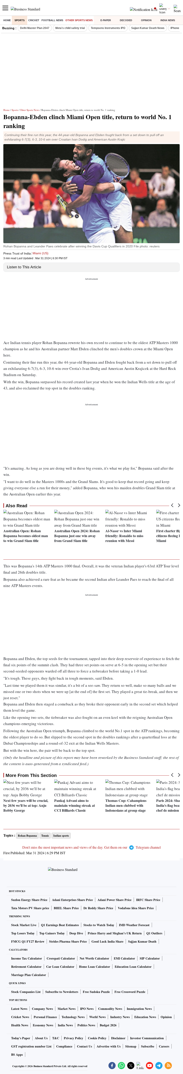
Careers (164, 1046)
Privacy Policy (73, 1038)
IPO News (87, 1008)
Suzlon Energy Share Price (29, 899)
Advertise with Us (109, 1046)
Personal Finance (45, 1017)
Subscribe (147, 1046)
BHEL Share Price (66, 908)
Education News (145, 1017)
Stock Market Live (23, 925)
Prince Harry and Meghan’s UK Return (115, 933)
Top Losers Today (23, 933)
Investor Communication (147, 1038)
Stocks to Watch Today (98, 925)
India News (167, 20)
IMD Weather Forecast (134, 925)
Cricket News (20, 1017)
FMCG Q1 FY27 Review (27, 941)
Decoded (126, 20)
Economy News (43, 1025)
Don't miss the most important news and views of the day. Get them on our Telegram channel (91, 847)
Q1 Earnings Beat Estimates (60, 925)
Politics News (86, 1025)
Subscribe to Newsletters (61, 991)
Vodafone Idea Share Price (136, 908)
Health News (19, 1025)
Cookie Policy (97, 1038)
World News (97, 1017)
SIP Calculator (150, 958)
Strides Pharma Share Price (68, 941)
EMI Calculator (124, 958)
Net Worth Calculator (94, 958)
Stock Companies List (26, 991)
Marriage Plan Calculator (28, 974)
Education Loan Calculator (133, 966)
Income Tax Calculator (26, 958)
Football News (52, 20)
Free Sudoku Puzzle (96, 991)
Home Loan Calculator (94, 966)
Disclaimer (118, 1038)
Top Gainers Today (52, 933)
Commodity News (110, 1008)
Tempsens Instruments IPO (108, 28)
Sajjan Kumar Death (142, 941)
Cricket (33, 20)
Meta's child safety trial (70, 28)
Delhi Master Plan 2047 (34, 28)
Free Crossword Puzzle (129, 991)
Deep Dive (76, 933)
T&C (55, 1038)
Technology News (73, 1017)
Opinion (146, 20)
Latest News (19, 1008)
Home (7, 20)
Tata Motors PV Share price (30, 908)
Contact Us (84, 1046)
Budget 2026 (108, 1025)
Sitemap (130, 1046)
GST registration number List (31, 1046)
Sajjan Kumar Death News (147, 28)
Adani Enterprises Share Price (72, 899)
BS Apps (17, 1054)
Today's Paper (20, 1038)
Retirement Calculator (26, 966)
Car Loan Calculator (60, 966)
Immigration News (139, 1008)
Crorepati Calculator (61, 958)
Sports (20, 20)
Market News (66, 1008)
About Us (41, 1038)
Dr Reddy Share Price (98, 908)
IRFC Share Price (148, 899)
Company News (42, 1008)
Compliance (64, 1046)
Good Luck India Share (107, 941)
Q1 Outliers (154, 933)
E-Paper (105, 20)
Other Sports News (79, 20)
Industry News (120, 1017)
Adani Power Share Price (114, 899)
